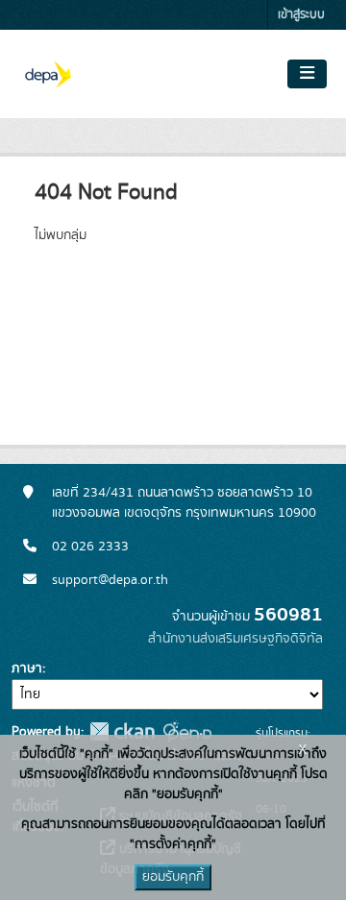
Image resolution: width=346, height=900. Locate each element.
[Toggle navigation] (307, 74)
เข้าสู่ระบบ (301, 15)
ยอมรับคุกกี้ (173, 877)
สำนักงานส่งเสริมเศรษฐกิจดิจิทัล (235, 638)
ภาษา (27, 668)
